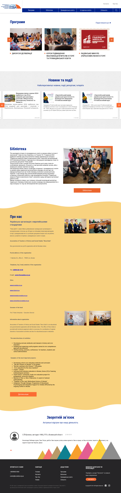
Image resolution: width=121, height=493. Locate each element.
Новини (37, 480)
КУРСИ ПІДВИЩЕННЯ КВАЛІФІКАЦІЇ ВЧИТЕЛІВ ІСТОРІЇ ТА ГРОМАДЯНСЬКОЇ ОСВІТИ (60, 55)
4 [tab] (56, 121)
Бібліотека (49, 10)
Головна (37, 472)
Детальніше (23, 394)
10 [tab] (72, 121)
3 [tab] (54, 121)
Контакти (106, 4)
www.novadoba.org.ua (16, 285)
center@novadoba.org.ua (17, 476)
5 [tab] (59, 121)
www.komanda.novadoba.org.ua (18, 295)
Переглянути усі (102, 23)
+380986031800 (14, 472)
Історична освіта (85, 10)
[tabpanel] (60, 105)
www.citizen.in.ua (14, 290)
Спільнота (104, 10)
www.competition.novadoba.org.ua (19, 301)
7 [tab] (64, 121)
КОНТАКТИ (91, 479)
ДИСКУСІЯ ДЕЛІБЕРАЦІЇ (22, 53)
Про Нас (115, 4)
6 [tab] (62, 121)
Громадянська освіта (67, 10)
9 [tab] (70, 121)
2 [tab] (51, 121)
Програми (31, 10)
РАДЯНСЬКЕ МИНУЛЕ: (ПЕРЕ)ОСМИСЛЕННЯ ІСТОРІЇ (93, 54)
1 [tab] (48, 121)
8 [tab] (67, 121)
